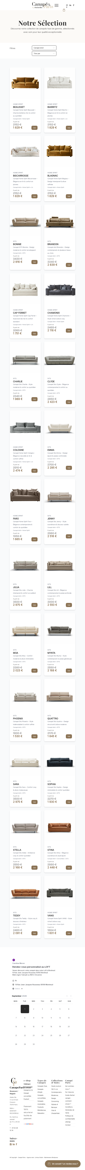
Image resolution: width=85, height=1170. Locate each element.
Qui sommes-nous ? (69, 1087)
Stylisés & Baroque (54, 1105)
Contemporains (56, 1092)
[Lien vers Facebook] (73, 5)
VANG (50, 915)
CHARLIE (17, 381)
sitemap (68, 1122)
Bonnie (17, 244)
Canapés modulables (41, 1102)
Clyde (51, 381)
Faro (16, 518)
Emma (50, 450)
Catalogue (27, 1084)
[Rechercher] (49, 5)
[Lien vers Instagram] (67, 5)
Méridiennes (42, 1110)
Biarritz (52, 107)
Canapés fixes (42, 1086)
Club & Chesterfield (55, 1111)
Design (53, 1098)
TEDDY (16, 915)
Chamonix (53, 313)
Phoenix (18, 718)
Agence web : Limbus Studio (35, 1157)
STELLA (17, 850)
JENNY (51, 518)
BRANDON (52, 244)
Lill (49, 587)
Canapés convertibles (42, 1096)
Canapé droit (28, 1087)
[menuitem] (49, 5)
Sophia (51, 784)
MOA (15, 653)
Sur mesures (69, 1092)
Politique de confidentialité (70, 1117)
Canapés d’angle (40, 1090)
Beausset (19, 107)
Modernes (54, 1095)
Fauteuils (41, 1107)
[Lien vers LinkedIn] (70, 5)
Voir (34, 128)
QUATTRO (52, 718)
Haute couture (56, 1086)
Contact (68, 1125)
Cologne (18, 450)
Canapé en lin (28, 1090)
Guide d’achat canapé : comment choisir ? (69, 1099)
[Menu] (56, 5)
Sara (16, 784)
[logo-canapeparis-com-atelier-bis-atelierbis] (42, 5)
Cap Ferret (20, 313)
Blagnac (52, 175)
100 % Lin (54, 1089)
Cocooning (55, 1101)
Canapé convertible (27, 1094)
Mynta (51, 653)
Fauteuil (26, 1099)
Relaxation (41, 1113)
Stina (50, 850)
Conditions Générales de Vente (69, 1110)
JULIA (16, 587)
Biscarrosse (20, 175)
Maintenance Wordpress (51, 1157)
